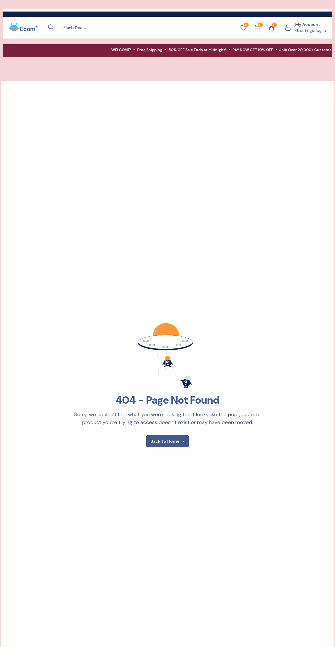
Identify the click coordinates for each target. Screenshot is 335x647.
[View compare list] (257, 28)
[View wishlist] (243, 28)
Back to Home (165, 441)
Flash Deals (74, 27)
